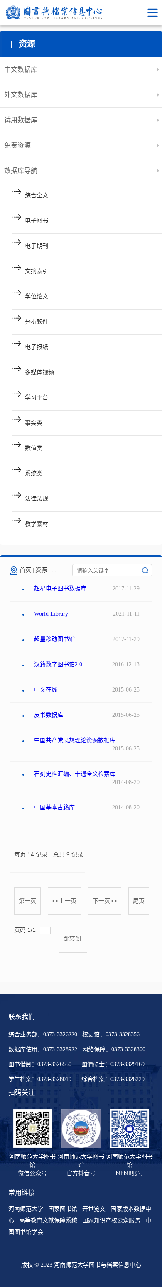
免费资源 (17, 145)
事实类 (33, 423)
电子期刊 (36, 246)
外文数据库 (20, 94)
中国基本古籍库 (54, 807)
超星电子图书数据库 (60, 588)
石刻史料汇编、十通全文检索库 (74, 774)
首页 (25, 570)
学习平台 (36, 397)
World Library (51, 614)
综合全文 (36, 195)
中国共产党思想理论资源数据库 (74, 740)
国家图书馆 (62, 1209)
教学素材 (36, 524)
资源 (41, 570)
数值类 (33, 448)
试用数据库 (20, 119)
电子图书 (36, 221)
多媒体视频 (39, 372)
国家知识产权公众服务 (111, 1220)
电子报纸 (36, 347)
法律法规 (36, 499)
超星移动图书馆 (54, 639)
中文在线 (45, 690)
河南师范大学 (25, 1209)
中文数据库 (20, 69)
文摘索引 (36, 271)
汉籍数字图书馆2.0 (58, 664)
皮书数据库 (48, 715)
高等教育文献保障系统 (48, 1220)
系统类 (33, 473)
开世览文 (94, 1209)
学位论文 (36, 296)
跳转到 (73, 938)
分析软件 (36, 322)
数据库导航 (20, 170)
